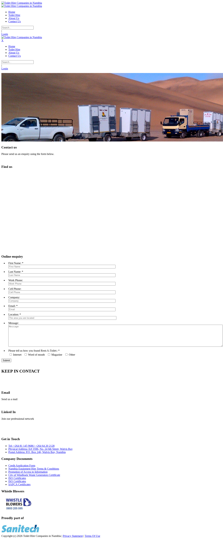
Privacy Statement (73, 535)
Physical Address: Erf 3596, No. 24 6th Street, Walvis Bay (40, 448)
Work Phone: (15, 280)
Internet (17, 354)
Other (72, 354)
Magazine (56, 354)
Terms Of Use (92, 535)
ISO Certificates (17, 478)
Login (4, 34)
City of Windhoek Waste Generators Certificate (34, 475)
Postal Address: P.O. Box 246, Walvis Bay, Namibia (37, 452)
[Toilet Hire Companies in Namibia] (21, 2)
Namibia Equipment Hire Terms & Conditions (33, 468)
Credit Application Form (21, 465)
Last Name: (14, 271)
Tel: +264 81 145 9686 (21, 445)
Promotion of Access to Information (28, 471)
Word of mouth (36, 354)
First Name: (14, 263)
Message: (13, 323)
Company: (14, 297)
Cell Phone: (14, 288)
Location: (13, 314)
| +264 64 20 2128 (44, 445)
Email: (12, 305)
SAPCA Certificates (19, 484)
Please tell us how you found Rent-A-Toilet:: (32, 350)
